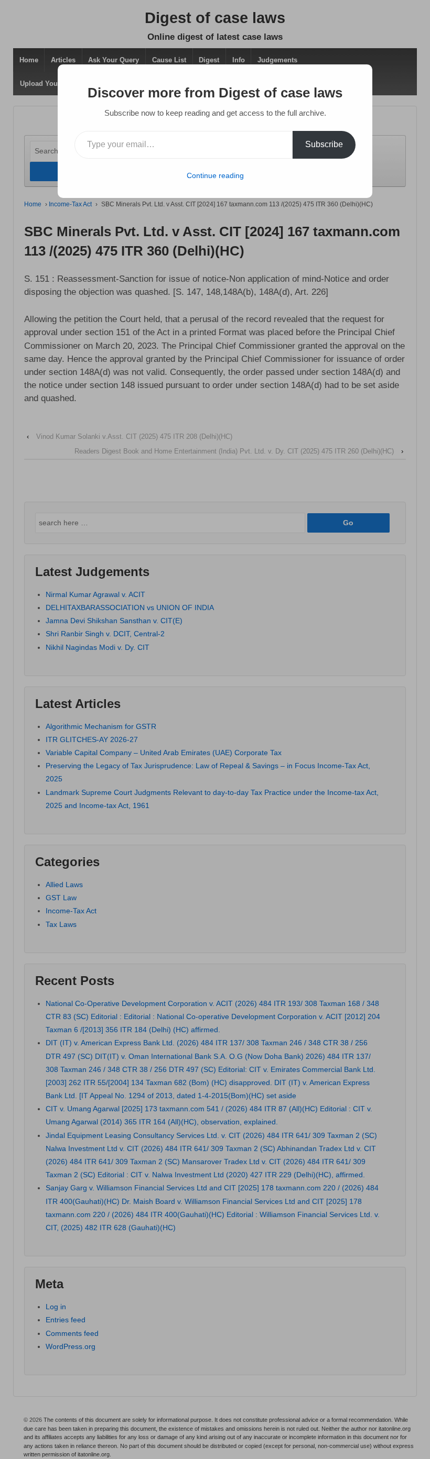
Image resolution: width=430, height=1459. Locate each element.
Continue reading (215, 175)
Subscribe (324, 144)
